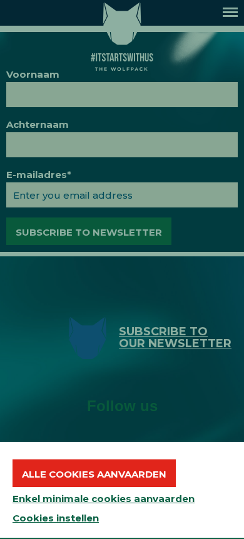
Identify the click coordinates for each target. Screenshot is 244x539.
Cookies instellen (56, 518)
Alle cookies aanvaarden (94, 474)
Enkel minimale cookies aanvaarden (104, 498)
